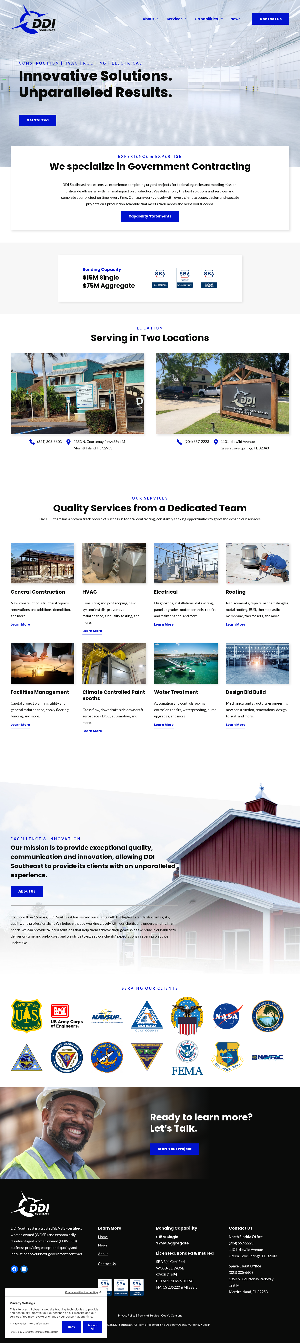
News (235, 18)
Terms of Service (148, 1315)
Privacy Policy (126, 1315)
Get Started (38, 120)
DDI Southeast (122, 1324)
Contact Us (271, 18)
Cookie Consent (171, 1315)
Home (103, 1236)
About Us (26, 891)
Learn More (20, 624)
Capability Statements (150, 216)
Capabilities (206, 18)
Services (175, 18)
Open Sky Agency (188, 1324)
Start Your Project (175, 1148)
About (148, 18)
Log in (206, 1324)
